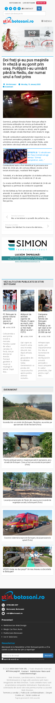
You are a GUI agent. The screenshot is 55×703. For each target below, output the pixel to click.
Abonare (48, 655)
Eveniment (9, 87)
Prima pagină (14, 671)
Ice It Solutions (10, 637)
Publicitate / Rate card (40, 671)
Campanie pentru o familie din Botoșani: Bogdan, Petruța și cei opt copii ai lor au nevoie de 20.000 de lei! (44, 323)
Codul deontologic (28, 673)
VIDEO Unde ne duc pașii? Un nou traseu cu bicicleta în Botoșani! (27, 570)
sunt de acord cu (23, 659)
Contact (25, 671)
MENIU (47, 21)
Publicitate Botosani (13, 633)
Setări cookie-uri (33, 695)
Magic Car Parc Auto (13, 629)
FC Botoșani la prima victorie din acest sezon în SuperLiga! (9, 318)
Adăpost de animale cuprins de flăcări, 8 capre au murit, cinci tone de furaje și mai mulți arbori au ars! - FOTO (27, 323)
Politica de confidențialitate (31, 659)
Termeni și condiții (11, 692)
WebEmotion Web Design (15, 625)
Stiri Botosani (11, 84)
